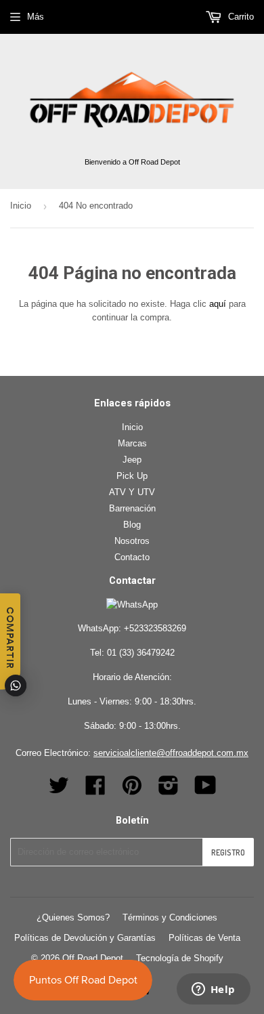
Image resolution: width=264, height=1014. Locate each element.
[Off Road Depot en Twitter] (59, 790)
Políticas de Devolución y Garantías (85, 938)
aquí (217, 304)
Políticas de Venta (204, 938)
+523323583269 (155, 628)
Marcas (132, 443)
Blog (132, 525)
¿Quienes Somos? (73, 917)
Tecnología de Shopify (179, 958)
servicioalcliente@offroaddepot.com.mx (170, 753)
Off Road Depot (92, 958)
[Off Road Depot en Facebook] (95, 790)
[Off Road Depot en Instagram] (168, 790)
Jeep (132, 460)
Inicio (20, 205)
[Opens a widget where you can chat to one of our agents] (213, 990)
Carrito (239, 17)
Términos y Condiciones (170, 917)
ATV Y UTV (132, 492)
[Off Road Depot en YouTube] (205, 790)
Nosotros (132, 541)
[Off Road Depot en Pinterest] (132, 790)
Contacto (132, 557)
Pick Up (132, 476)
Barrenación (132, 508)
